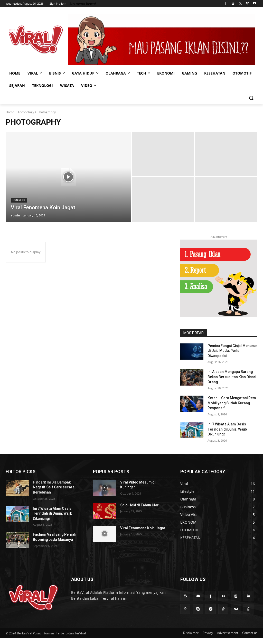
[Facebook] (226, 4)
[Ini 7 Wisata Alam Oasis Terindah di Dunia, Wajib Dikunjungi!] (191, 430)
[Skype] (198, 609)
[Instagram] (233, 4)
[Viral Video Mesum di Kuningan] (104, 488)
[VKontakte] (236, 609)
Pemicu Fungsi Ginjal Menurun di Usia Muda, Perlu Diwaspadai (232, 351)
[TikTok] (223, 609)
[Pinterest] (185, 609)
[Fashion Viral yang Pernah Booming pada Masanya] (17, 540)
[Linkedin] (248, 596)
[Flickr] (223, 596)
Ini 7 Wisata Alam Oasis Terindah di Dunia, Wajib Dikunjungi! (227, 429)
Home (10, 112)
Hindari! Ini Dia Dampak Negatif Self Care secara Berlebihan (53, 487)
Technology (26, 112)
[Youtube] (254, 4)
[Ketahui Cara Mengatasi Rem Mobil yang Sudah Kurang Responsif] (191, 404)
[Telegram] (210, 609)
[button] (251, 98)
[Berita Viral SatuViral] (36, 39)
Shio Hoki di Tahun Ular (139, 505)
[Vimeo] (247, 4)
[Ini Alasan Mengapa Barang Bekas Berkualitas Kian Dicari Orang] (191, 377)
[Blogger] (185, 596)
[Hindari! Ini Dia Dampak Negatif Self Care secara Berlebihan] (17, 488)
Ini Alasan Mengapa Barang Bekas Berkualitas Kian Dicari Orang (232, 377)
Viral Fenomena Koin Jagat (142, 528)
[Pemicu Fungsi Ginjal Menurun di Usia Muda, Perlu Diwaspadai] (191, 351)
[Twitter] (240, 4)
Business (19, 200)
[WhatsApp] (248, 609)
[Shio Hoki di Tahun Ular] (104, 511)
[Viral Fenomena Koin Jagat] (68, 177)
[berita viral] (33, 597)
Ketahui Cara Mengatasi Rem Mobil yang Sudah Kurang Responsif (232, 403)
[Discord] (198, 596)
